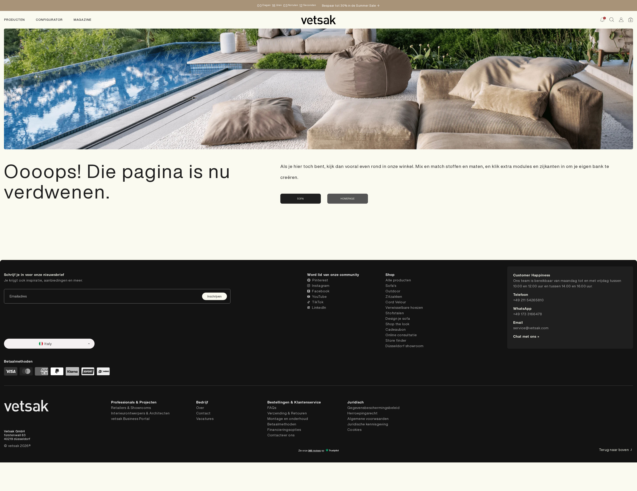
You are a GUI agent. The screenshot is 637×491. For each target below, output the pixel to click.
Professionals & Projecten (134, 402)
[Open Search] (611, 19)
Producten (14, 19)
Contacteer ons (281, 435)
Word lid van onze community (333, 274)
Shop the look (397, 324)
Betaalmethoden (281, 424)
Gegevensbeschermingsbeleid (373, 407)
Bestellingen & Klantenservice (294, 402)
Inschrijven (214, 296)
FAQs (272, 407)
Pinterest (320, 280)
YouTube (319, 296)
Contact (203, 413)
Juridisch (355, 402)
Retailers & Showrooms (131, 407)
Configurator (49, 19)
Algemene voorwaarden (368, 418)
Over (200, 407)
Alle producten (398, 280)
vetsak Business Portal (130, 418)
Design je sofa (398, 318)
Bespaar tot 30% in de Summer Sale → (352, 5)
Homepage (348, 198)
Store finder (396, 340)
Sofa (300, 198)
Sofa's (391, 285)
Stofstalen (395, 313)
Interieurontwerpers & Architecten (140, 413)
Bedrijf (202, 402)
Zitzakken (394, 296)
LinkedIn (319, 307)
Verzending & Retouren (287, 413)
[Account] (621, 19)
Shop (390, 274)
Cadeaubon (396, 329)
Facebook (320, 291)
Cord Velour (396, 302)
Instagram (320, 285)
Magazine (83, 19)
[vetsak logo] (318, 19)
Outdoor (393, 291)
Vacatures (205, 418)
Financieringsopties (284, 429)
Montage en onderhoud (287, 418)
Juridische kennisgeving (367, 424)
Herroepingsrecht (362, 413)
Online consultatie (401, 335)
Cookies (354, 429)
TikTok (317, 302)
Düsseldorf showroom (405, 346)
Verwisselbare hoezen (404, 307)
